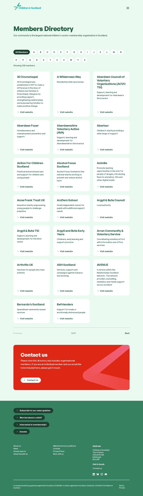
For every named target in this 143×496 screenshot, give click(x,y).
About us (17, 446)
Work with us (58, 454)
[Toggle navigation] (128, 8)
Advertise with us (20, 454)
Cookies (56, 448)
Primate (122, 488)
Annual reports (19, 451)
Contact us (97, 468)
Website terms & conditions (64, 446)
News (15, 448)
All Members (21, 52)
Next (127, 333)
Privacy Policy (58, 451)
